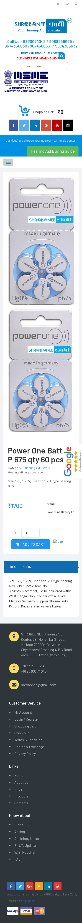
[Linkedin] (48, 886)
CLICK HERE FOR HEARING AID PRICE (41, 58)
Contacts (21, 803)
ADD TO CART (33, 544)
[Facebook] (11, 886)
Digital (19, 824)
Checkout (21, 733)
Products (21, 796)
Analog (19, 831)
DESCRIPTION (20, 567)
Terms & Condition (28, 740)
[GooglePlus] (29, 886)
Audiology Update (27, 838)
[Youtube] (58, 886)
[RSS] (39, 886)
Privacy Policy (25, 753)
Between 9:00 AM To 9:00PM (41, 52)
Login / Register (26, 719)
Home (18, 775)
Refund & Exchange (29, 746)
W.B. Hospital (24, 852)
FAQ (17, 859)
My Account (23, 712)
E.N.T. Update (25, 845)
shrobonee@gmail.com (38, 684)
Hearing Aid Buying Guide (53, 151)
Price (18, 789)
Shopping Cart (25, 726)
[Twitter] (20, 886)
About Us (21, 782)
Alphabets (29, 901)
